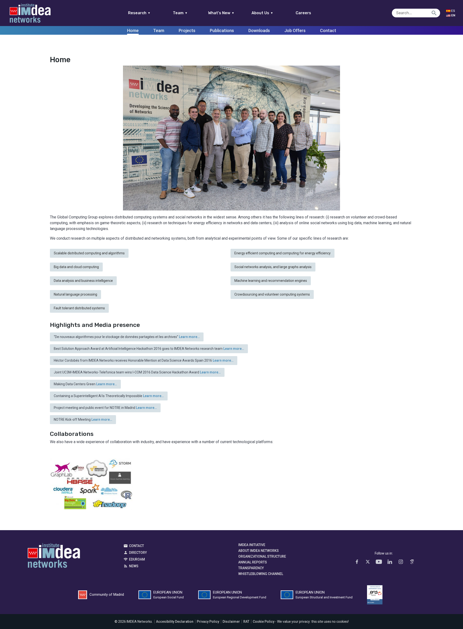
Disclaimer (231, 621)
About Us (262, 13)
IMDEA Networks (54, 556)
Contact (136, 546)
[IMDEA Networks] (30, 13)
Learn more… (189, 337)
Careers (303, 13)
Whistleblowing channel (260, 574)
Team (180, 13)
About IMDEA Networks (258, 551)
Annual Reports (252, 562)
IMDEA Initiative (251, 545)
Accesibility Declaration (174, 621)
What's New (221, 13)
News (133, 566)
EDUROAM (137, 559)
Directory (138, 553)
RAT (246, 621)
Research (139, 13)
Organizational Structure (262, 556)
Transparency (251, 568)
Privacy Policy (208, 621)
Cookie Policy (263, 621)
